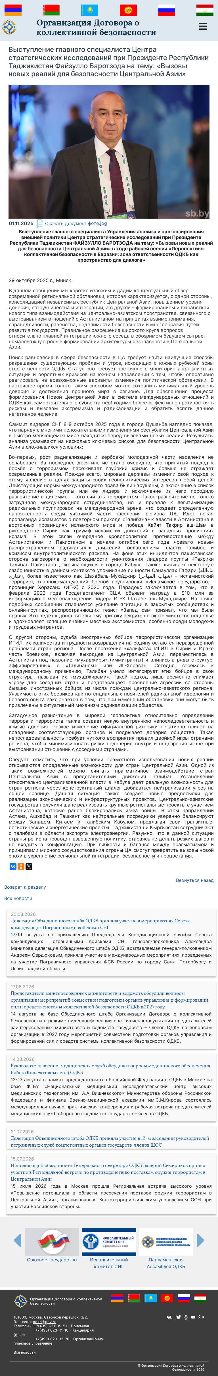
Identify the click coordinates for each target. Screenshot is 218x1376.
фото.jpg (97, 223)
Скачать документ (66, 223)
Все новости (18, 898)
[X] (29, 866)
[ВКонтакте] (13, 866)
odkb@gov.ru (44, 1322)
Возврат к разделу (25, 887)
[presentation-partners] (17, 1240)
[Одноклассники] (21, 866)
